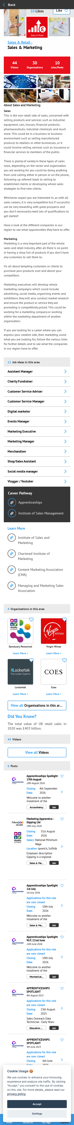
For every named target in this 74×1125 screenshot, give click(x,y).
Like (59, 10)
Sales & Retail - (20, 42)
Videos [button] (37, 752)
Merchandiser (17, 451)
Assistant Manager (20, 371)
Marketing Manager (21, 441)
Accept (37, 1104)
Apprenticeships (30, 502)
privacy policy (16, 1093)
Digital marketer (19, 411)
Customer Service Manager (26, 401)
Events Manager (18, 421)
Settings (37, 1113)
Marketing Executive (22, 431)
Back (11, 4)
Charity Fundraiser (20, 381)
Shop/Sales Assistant (22, 461)
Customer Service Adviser (25, 391)
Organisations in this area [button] (37, 705)
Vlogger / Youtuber (20, 481)
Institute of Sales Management (41, 513)
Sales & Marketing (25, 47)
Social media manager (23, 471)
